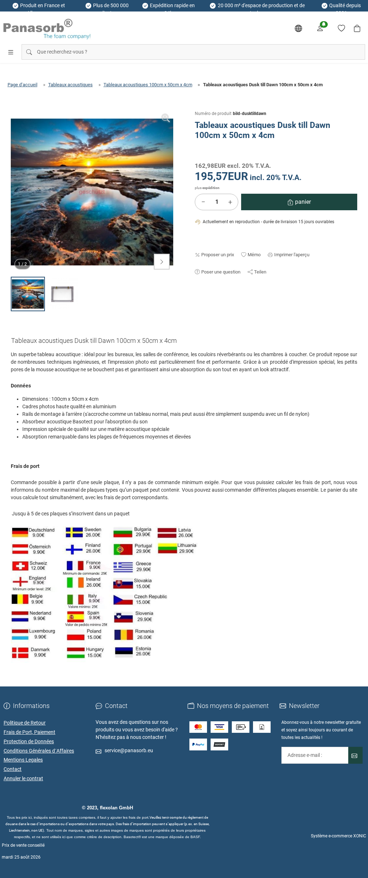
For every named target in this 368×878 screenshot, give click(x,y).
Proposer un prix (217, 254)
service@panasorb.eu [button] (129, 750)
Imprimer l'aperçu (291, 254)
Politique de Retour (25, 723)
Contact (13, 769)
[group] (92, 192)
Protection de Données (29, 741)
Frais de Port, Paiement (29, 732)
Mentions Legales (23, 760)
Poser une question (220, 272)
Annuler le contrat (23, 778)
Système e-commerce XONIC (338, 835)
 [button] (162, 262)
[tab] (97, 342)
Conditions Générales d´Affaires (39, 751)
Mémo (254, 254)
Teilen (260, 272)
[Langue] (298, 28)
